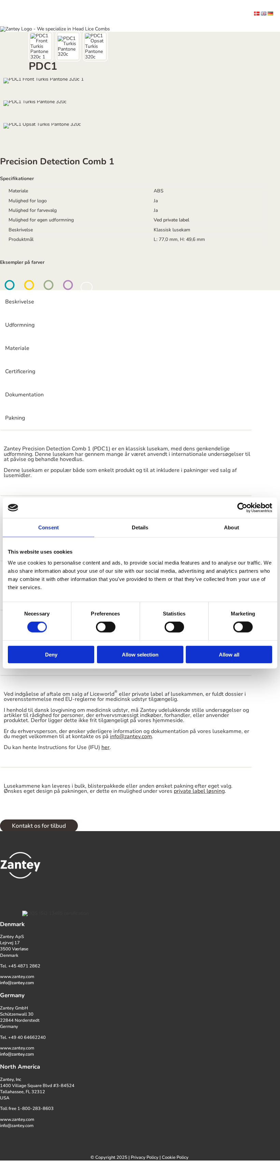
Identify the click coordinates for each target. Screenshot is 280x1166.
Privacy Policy (144, 1157)
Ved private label (171, 220)
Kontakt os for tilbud (39, 826)
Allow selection (140, 654)
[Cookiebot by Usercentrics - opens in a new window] (242, 508)
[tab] (41, 46)
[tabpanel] (133, 94)
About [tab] (231, 527)
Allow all (229, 654)
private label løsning (199, 791)
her (105, 747)
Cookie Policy (175, 1157)
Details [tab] (140, 527)
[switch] (105, 627)
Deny (51, 654)
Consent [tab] (48, 527)
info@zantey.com (131, 736)
